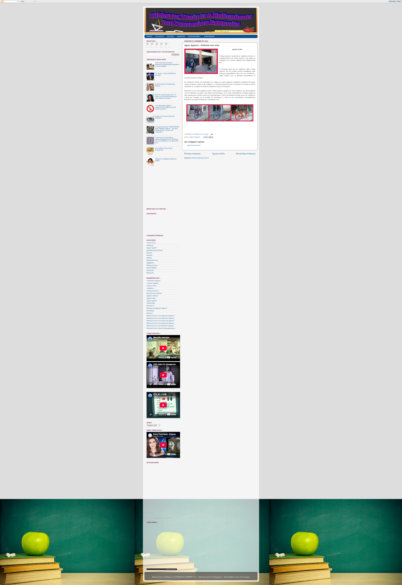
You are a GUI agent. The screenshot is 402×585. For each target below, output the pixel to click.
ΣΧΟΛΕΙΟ (170, 36)
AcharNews (150, 288)
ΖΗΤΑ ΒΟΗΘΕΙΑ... (194, 36)
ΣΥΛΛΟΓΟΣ (159, 36)
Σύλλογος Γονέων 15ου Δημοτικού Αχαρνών (160, 321)
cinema (174, 569)
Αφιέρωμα (150, 245)
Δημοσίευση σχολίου (193, 145)
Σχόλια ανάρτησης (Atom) (200, 158)
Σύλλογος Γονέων (152, 265)
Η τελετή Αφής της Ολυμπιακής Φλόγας (165, 85)
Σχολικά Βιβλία (152, 268)
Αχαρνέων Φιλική (152, 296)
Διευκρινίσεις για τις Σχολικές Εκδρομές (165, 117)
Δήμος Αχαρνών (195, 137)
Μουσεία (149, 255)
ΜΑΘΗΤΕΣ (181, 36)
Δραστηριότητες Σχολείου (155, 250)
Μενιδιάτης (150, 311)
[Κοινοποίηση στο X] (208, 137)
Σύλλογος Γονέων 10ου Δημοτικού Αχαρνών (161, 316)
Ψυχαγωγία (150, 273)
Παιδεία (149, 258)
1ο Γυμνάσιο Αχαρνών (153, 281)
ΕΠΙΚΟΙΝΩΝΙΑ (209, 36)
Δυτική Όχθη (151, 303)
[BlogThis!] (206, 137)
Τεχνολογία (150, 270)
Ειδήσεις (149, 253)
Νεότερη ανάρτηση (192, 153)
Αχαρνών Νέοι (151, 298)
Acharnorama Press (153, 291)
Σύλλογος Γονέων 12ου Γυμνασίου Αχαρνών (160, 318)
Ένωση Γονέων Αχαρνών (154, 293)
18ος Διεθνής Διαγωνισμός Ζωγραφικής (163, 149)
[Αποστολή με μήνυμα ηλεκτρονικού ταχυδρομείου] (204, 137)
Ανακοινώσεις (151, 243)
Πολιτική (149, 313)
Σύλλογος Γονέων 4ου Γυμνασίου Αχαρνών (160, 326)
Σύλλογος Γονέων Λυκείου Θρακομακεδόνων (161, 328)
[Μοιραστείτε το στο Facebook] (210, 137)
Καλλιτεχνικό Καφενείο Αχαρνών (157, 308)
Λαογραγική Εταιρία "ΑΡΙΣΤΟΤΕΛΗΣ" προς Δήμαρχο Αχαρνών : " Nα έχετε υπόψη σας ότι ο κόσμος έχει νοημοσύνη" (167, 129)
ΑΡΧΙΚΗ (149, 36)
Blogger (247, 577)
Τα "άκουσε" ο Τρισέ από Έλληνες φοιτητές (165, 74)
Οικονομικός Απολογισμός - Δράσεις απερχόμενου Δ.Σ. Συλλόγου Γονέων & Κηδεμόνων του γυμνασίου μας (167, 140)
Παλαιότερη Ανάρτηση (245, 153)
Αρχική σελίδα (218, 153)
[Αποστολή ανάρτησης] (211, 134)
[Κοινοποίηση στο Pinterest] (212, 137)
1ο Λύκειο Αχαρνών (153, 283)
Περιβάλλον (150, 263)
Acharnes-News (152, 286)
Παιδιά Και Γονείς (152, 260)
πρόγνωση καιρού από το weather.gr (162, 517)
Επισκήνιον (150, 306)
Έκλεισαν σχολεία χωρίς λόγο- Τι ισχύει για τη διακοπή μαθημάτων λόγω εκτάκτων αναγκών (166, 96)
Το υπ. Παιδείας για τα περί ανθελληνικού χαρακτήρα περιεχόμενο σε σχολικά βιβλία (167, 64)
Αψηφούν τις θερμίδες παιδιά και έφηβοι (166, 160)
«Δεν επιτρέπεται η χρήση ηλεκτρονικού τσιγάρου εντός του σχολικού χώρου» (165, 107)
